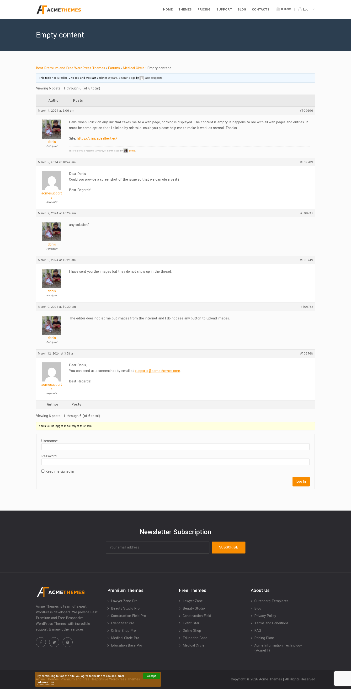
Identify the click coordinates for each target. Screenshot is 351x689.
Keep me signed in (59, 472)
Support (224, 9)
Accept (151, 676)
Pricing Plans (264, 638)
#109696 (306, 111)
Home (168, 9)
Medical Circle (133, 68)
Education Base (195, 638)
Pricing (204, 9)
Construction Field (197, 615)
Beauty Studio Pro (125, 608)
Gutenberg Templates (271, 601)
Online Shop (192, 630)
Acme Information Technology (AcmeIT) (278, 648)
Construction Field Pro (128, 615)
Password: (49, 456)
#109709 (306, 162)
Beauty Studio (194, 608)
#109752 (307, 307)
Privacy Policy (265, 615)
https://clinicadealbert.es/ (97, 138)
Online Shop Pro (123, 630)
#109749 (306, 260)
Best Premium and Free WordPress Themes (70, 68)
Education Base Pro (126, 645)
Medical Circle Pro (125, 638)
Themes (185, 9)
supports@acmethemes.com (157, 370)
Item (286, 9)
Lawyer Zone (193, 601)
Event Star (191, 623)
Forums (114, 68)
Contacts (260, 9)
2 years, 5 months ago (121, 78)
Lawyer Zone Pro (124, 601)
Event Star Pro (122, 623)
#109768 (306, 353)
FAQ (257, 630)
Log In (301, 481)
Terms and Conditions (271, 623)
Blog (242, 9)
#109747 (306, 213)
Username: (49, 441)
